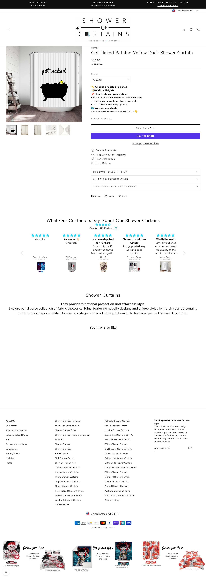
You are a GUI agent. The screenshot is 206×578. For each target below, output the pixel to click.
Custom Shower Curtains (117, 481)
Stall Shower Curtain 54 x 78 (118, 449)
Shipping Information (110, 179)
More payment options (145, 143)
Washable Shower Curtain (68, 500)
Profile (9, 462)
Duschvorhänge (112, 500)
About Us (10, 421)
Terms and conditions (16, 444)
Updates (10, 458)
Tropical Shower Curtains (67, 481)
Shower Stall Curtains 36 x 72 (119, 435)
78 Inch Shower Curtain (116, 472)
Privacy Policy (13, 453)
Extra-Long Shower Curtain (118, 458)
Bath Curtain (61, 453)
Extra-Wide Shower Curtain (118, 462)
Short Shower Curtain (65, 462)
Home (94, 47)
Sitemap (59, 439)
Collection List (62, 504)
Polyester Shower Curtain (117, 421)
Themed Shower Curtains (67, 467)
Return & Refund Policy (17, 435)
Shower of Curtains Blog (67, 425)
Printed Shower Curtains (116, 486)
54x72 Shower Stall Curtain (118, 439)
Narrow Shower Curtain (116, 453)
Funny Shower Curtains (66, 476)
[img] (103, 224)
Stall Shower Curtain (65, 458)
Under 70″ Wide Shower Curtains (121, 467)
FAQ (8, 439)
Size (94, 74)
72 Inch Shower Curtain (116, 444)
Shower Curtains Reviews (67, 421)
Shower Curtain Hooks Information (72, 435)
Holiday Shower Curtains (117, 430)
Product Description (110, 172)
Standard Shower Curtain (117, 476)
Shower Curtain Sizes (65, 430)
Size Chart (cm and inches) (115, 186)
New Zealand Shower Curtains (119, 495)
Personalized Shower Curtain (69, 490)
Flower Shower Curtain (66, 486)
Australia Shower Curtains (117, 490)
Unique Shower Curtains (67, 472)
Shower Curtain (62, 444)
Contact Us (11, 425)
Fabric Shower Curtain (116, 425)
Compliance (12, 449)
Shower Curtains (63, 449)
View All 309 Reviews (101, 228)
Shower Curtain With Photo (68, 495)
